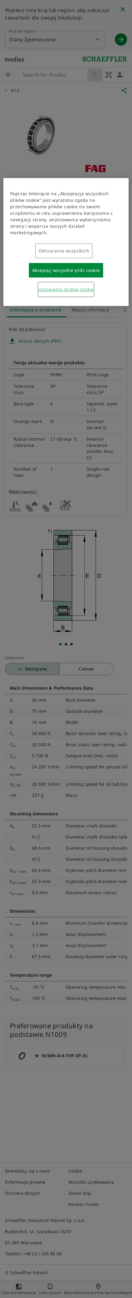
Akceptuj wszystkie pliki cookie (66, 270)
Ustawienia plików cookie (66, 289)
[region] (66, 242)
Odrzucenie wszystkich (64, 251)
